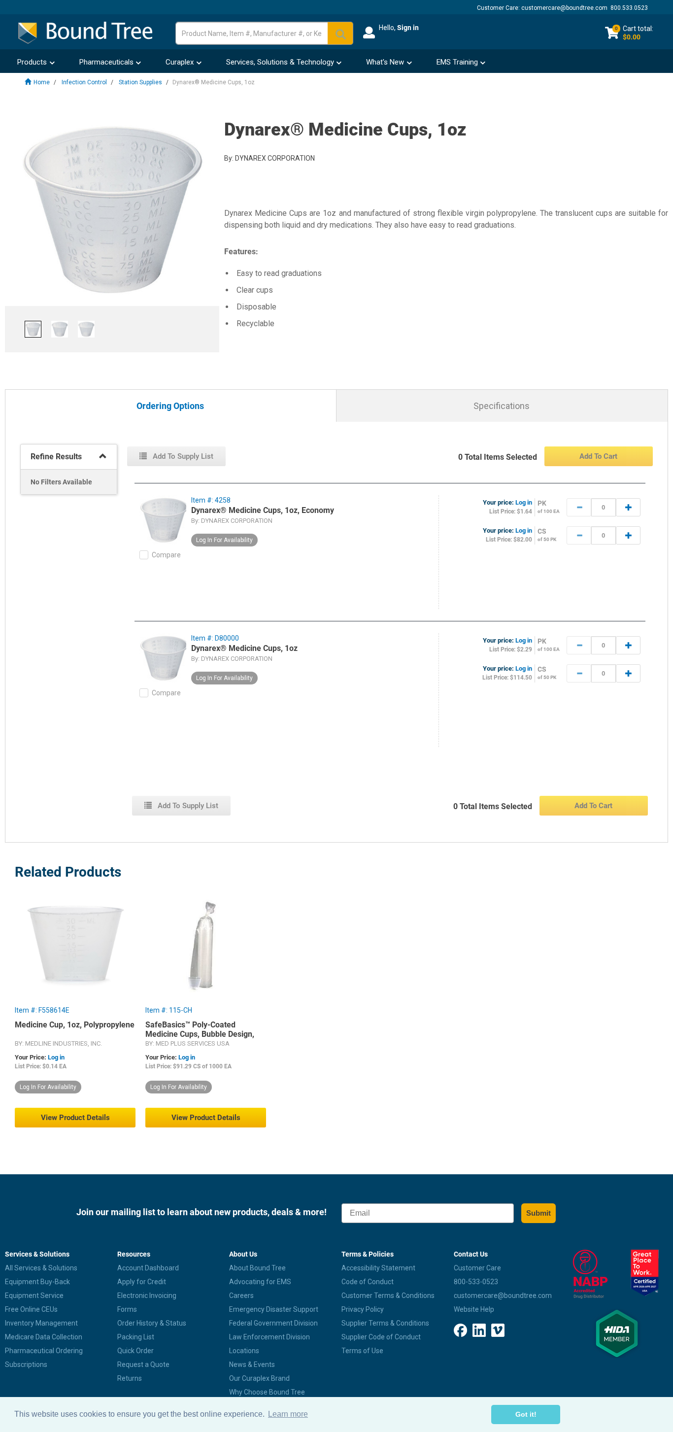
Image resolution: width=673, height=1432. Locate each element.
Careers (241, 1295)
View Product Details (75, 1117)
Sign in (408, 28)
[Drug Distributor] (589, 1274)
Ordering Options (170, 406)
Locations (244, 1351)
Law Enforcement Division (269, 1337)
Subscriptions (26, 1364)
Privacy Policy (362, 1309)
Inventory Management (41, 1323)
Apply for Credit (141, 1282)
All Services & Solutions (41, 1268)
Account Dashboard (148, 1268)
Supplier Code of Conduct (381, 1337)
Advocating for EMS (260, 1282)
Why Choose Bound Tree (267, 1392)
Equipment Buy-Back (37, 1282)
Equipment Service (34, 1295)
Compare (166, 555)
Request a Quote (143, 1364)
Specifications (501, 406)
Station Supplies (140, 82)
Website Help (474, 1309)
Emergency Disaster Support (273, 1309)
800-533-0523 (476, 1282)
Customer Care (477, 1268)
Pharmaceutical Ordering (44, 1351)
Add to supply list (182, 456)
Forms (127, 1309)
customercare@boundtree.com (564, 7)
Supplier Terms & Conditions (385, 1323)
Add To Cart (598, 456)
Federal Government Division (273, 1323)
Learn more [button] (288, 1414)
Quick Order (135, 1351)
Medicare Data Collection (43, 1337)
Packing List (135, 1337)
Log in (523, 502)
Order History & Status (151, 1323)
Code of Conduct (367, 1282)
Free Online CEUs (31, 1309)
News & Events (252, 1364)
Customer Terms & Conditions (388, 1295)
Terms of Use (362, 1351)
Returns (129, 1378)
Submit (538, 1213)
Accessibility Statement (378, 1268)
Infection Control (84, 82)
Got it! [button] (526, 1414)
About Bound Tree (257, 1268)
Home (42, 82)
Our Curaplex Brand (259, 1378)
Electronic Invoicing (146, 1295)
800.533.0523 (629, 7)
